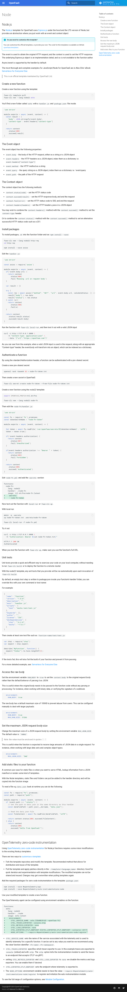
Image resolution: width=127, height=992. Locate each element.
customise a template (31, 856)
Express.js (42, 30)
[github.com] (119, 988)
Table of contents (106, 14)
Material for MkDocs (17, 989)
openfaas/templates (11, 47)
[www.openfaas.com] (115, 988)
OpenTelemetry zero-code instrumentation (25, 848)
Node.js (9, 30)
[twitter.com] (124, 988)
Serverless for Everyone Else (14, 71)
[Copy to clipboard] (92, 95)
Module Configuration (55, 979)
